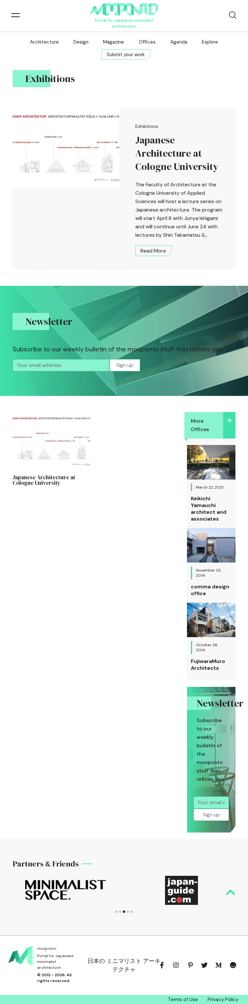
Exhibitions (146, 126)
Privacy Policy (223, 999)
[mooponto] (124, 9)
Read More (153, 250)
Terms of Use (183, 999)
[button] (116, 912)
